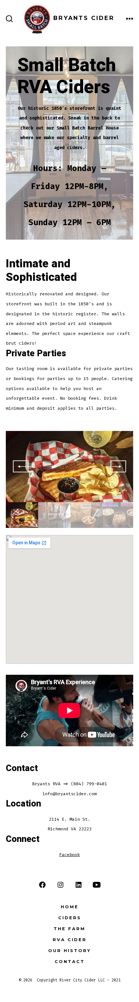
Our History (69, 950)
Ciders (69, 917)
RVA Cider (70, 939)
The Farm (69, 928)
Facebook (69, 854)
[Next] (118, 466)
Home (70, 906)
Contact (70, 961)
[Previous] (20, 466)
